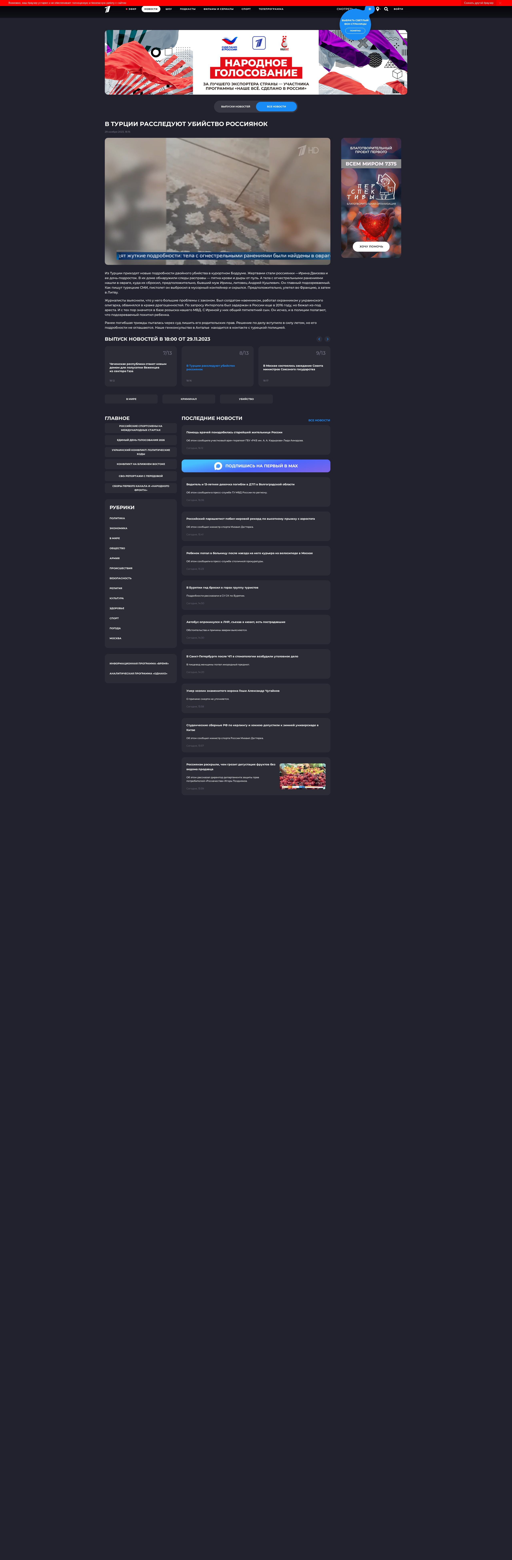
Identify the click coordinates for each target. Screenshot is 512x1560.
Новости (151, 9)
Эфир (132, 9)
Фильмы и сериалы (219, 9)
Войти (398, 9)
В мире (131, 399)
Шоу (169, 9)
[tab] (235, 106)
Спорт (246, 9)
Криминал (189, 399)
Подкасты (188, 9)
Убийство (246, 399)
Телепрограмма (271, 9)
